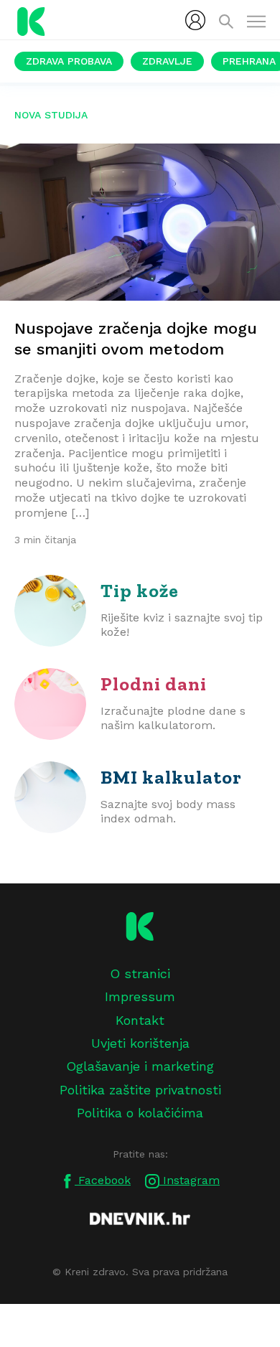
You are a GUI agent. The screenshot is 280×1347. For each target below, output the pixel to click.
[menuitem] (195, 20)
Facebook (103, 1180)
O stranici (140, 973)
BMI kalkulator (171, 777)
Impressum (140, 996)
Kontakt (140, 1020)
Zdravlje (167, 61)
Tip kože (140, 590)
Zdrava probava (69, 61)
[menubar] (195, 20)
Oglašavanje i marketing (140, 1066)
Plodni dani (154, 683)
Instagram (189, 1180)
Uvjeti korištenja (140, 1043)
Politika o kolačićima (140, 1112)
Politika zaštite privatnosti (140, 1089)
